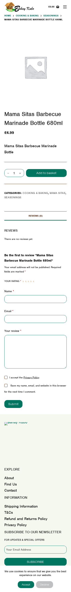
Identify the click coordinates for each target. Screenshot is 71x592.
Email (8, 311)
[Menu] (65, 7)
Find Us (10, 484)
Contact (10, 490)
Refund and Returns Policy (25, 518)
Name (9, 291)
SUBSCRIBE (35, 562)
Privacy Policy (31, 377)
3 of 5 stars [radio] (28, 281)
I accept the (24, 377)
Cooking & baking (35, 193)
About (9, 478)
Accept (26, 584)
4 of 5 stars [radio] (31, 281)
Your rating (12, 281)
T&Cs (8, 512)
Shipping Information (21, 506)
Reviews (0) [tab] (35, 215)
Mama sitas (57, 193)
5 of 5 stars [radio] (33, 281)
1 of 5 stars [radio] (23, 281)
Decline (44, 584)
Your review (12, 331)
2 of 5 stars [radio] (25, 281)
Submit (13, 404)
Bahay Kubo (18, 461)
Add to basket (46, 173)
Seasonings (12, 197)
